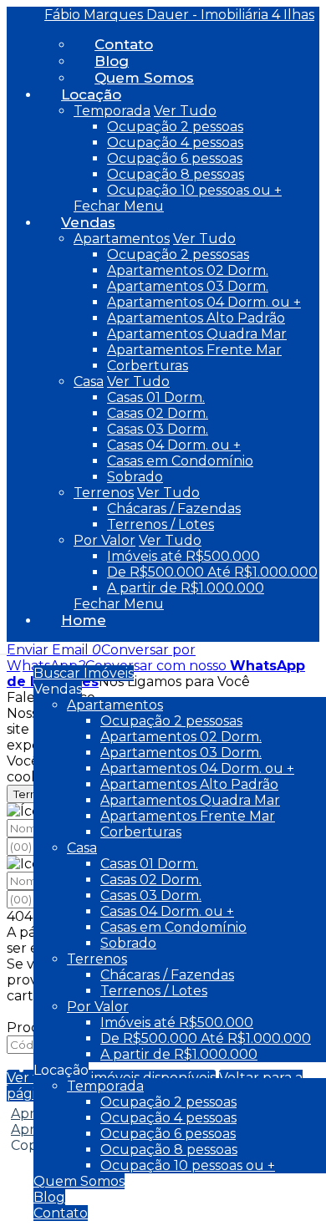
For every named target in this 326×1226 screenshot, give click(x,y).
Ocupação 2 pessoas (175, 127)
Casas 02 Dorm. (157, 413)
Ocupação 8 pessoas (175, 174)
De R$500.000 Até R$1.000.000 (212, 572)
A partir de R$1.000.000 (185, 588)
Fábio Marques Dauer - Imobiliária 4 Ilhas (179, 15)
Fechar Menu (119, 206)
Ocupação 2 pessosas (178, 254)
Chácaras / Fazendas (174, 508)
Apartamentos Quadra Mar (197, 334)
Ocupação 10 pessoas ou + (194, 190)
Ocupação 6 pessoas (174, 158)
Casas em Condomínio (180, 461)
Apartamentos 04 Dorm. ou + (204, 302)
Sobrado (135, 477)
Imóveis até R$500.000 (183, 556)
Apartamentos (122, 239)
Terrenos (104, 493)
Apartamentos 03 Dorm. (187, 286)
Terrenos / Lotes (160, 524)
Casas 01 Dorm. (156, 397)
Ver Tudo (185, 111)
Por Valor (104, 540)
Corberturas (147, 366)
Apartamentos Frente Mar (194, 350)
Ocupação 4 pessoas (175, 142)
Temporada (112, 111)
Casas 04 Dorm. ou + (174, 445)
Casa (89, 381)
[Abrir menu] (5, 650)
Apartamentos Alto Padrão (196, 318)
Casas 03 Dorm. (157, 429)
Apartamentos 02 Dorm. (187, 270)
